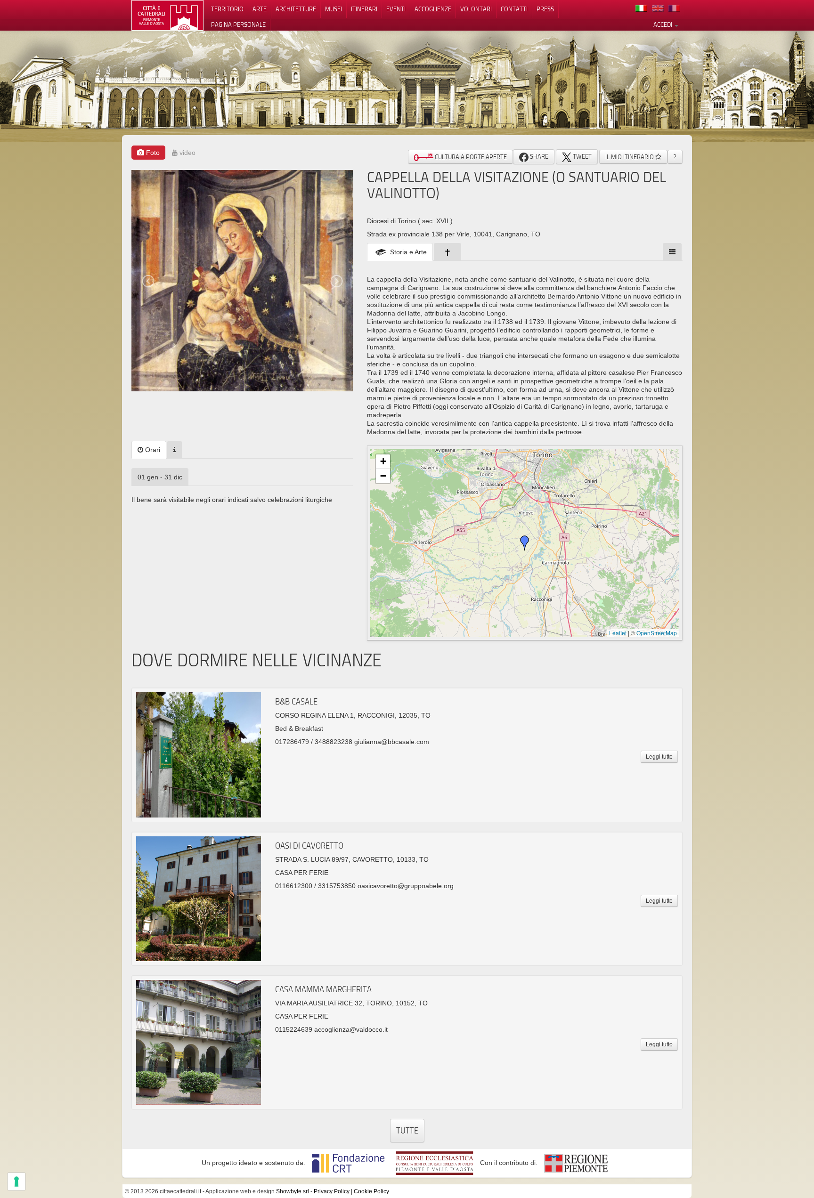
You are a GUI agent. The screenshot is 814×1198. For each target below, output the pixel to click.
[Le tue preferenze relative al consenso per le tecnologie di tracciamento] (16, 1181)
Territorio (227, 9)
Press (545, 9)
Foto (152, 152)
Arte (259, 9)
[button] (524, 542)
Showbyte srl (292, 1191)
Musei (333, 9)
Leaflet (618, 633)
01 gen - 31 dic (160, 477)
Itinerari (364, 9)
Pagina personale (238, 24)
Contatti (514, 9)
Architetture (296, 9)
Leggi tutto (659, 756)
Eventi (396, 9)
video (186, 152)
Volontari (476, 9)
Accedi (663, 24)
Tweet (581, 156)
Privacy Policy (332, 1191)
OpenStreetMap (656, 633)
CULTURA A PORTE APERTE (470, 157)
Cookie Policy (371, 1191)
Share (538, 156)
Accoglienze (433, 9)
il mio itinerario (630, 157)
